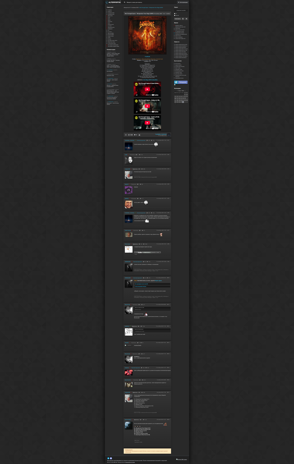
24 (175, 102)
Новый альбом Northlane (180, 47)
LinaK (126, 154)
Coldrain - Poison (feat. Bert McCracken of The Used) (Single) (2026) (113, 55)
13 (141, 419)
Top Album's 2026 (138, 442)
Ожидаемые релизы (179, 32)
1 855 (141, 244)
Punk (109, 17)
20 (181, 100)
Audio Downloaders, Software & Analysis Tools (144, 269)
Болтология (177, 63)
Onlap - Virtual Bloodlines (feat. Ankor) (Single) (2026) (113, 66)
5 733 (141, 154)
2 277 (143, 304)
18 (177, 100)
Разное (109, 39)
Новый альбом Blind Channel (181, 48)
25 (177, 102)
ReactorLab (127, 304)
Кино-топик (177, 67)
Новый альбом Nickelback (180, 57)
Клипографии (111, 34)
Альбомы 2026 (111, 12)
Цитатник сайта (178, 73)
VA (108, 30)
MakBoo (127, 198)
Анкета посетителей (179, 29)
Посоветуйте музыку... (180, 66)
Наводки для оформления (181, 34)
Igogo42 (127, 184)
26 (179, 102)
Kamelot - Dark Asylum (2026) (112, 80)
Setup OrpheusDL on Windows (161, 269)
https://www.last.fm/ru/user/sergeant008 (147, 177)
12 (179, 98)
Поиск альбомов (179, 37)
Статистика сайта (112, 43)
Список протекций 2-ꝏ (180, 38)
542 (145, 261)
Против (177, 15)
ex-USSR (109, 25)
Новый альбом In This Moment (181, 56)
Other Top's (136, 440)
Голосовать (178, 18)
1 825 (148, 140)
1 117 (142, 198)
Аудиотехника (178, 65)
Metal (109, 20)
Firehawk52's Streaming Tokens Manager (143, 270)
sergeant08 (127, 169)
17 (175, 100)
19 (179, 100)
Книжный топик (178, 69)
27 (181, 102)
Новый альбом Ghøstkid (180, 51)
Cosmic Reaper (111, 89)
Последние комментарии (113, 46)
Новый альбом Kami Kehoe (181, 53)
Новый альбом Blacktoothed (181, 54)
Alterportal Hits (111, 27)
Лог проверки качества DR (141, 283)
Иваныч (109, 52)
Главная (110, 9)
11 (137, 154)
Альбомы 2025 (158, 13)
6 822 (147, 367)
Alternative (110, 15)
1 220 (145, 419)
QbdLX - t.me (155, 270)
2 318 (149, 261)
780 (142, 184)
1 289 (143, 367)
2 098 (143, 392)
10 (175, 98)
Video (109, 37)
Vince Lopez (127, 244)
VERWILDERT (128, 261)
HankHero (127, 326)
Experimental (111, 24)
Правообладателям (130, 462)
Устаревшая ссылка (179, 31)
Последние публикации (113, 44)
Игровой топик (110, 75)
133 (144, 230)
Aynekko (127, 342)
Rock (109, 23)
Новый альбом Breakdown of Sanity (183, 46)
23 (187, 100)
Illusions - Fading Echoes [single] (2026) (112, 86)
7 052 (153, 140)
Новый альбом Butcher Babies (181, 44)
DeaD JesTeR (128, 230)
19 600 (145, 244)
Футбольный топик (179, 70)
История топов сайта (112, 40)
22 (185, 100)
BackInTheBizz (128, 419)
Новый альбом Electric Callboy (181, 50)
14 (138, 342)
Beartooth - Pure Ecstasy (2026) (113, 103)
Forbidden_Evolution (161, 134)
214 (142, 342)
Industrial (110, 21)
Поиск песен (178, 35)
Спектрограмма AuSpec (140, 286)
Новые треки (111, 36)
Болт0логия (109, 71)
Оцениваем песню (179, 78)
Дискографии (111, 33)
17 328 (143, 326)
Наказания (177, 28)
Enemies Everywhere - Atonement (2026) (112, 98)
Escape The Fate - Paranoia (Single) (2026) (113, 61)
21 (183, 100)
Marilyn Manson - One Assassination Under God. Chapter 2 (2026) (113, 92)
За (176, 13)
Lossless (168, 13)
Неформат (110, 28)
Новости (110, 11)
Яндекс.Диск (158, 280)
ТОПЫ (135, 254)
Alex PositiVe (128, 380)
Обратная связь (111, 41)
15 (185, 98)
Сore (164, 13)
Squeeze (127, 367)
